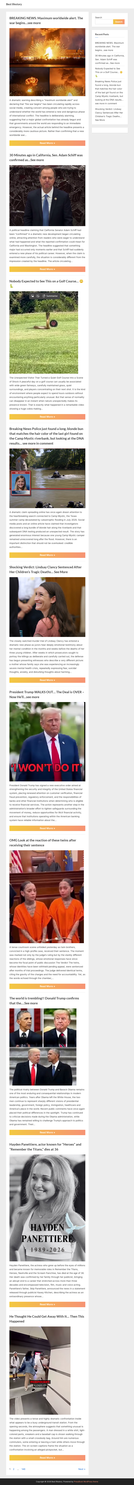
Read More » (53, 143)
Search (98, 17)
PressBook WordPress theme (86, 1482)
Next (80, 1469)
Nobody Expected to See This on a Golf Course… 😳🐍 (108, 72)
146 (23, 1469)
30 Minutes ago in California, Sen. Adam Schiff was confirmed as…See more (109, 59)
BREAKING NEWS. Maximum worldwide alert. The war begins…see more (109, 47)
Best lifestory (14, 4)
